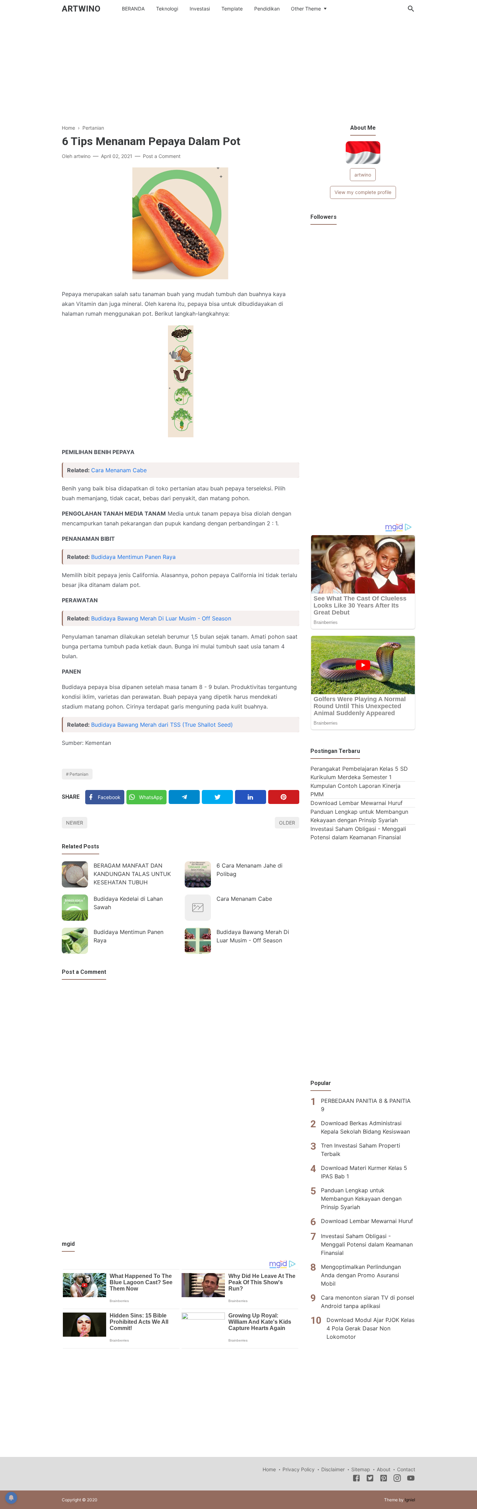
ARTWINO (81, 9)
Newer (74, 823)
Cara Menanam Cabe (119, 470)
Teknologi (167, 9)
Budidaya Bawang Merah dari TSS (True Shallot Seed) (162, 724)
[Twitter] (217, 797)
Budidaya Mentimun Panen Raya (133, 556)
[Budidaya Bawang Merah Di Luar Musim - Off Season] (198, 941)
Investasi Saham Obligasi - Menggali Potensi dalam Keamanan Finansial (367, 1244)
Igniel (410, 1499)
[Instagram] (397, 1479)
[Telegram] (184, 797)
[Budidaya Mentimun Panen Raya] (75, 941)
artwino (362, 175)
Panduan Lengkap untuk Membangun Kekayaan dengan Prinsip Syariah (361, 1198)
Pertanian (78, 774)
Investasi (200, 9)
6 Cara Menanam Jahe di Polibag (249, 869)
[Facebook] (356, 1479)
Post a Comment (162, 156)
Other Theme (306, 9)
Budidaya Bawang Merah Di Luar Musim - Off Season (161, 618)
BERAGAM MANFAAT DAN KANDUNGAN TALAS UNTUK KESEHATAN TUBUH (132, 874)
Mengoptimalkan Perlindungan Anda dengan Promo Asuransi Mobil (361, 1275)
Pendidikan (267, 9)
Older (287, 823)
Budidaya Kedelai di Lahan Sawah (128, 903)
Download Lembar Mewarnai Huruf (356, 802)
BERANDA (133, 9)
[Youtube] (410, 1479)
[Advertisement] (238, 75)
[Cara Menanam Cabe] (198, 907)
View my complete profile (363, 192)
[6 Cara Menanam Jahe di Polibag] (198, 874)
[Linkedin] (250, 797)
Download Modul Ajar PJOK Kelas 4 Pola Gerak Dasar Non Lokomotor (370, 1328)
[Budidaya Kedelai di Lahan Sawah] (75, 907)
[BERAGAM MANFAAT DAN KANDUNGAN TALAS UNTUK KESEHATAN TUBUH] (75, 874)
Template (232, 9)
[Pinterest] (283, 797)
